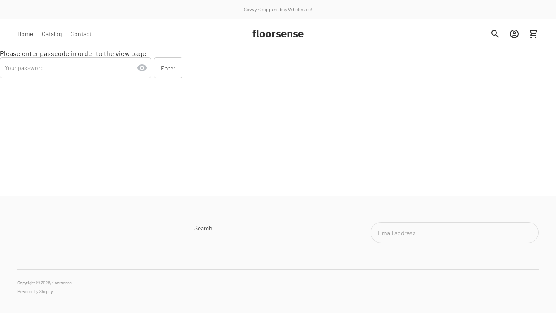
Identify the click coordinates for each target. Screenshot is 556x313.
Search (203, 228)
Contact (81, 33)
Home (25, 33)
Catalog (52, 33)
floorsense (62, 282)
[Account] (514, 33)
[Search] (495, 33)
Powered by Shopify (35, 291)
